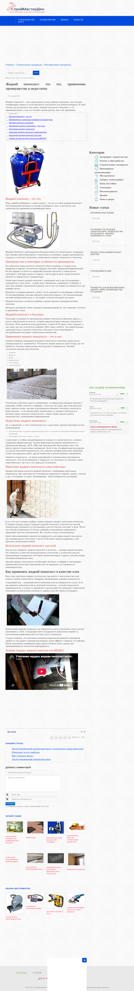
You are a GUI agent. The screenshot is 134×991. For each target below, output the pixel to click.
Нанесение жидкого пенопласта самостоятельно (28, 132)
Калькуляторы (47, 20)
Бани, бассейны (108, 183)
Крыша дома (31, 837)
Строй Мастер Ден (40, 987)
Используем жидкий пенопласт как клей (25, 135)
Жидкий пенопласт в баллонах (21, 123)
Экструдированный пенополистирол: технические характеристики (47, 748)
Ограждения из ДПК (101, 271)
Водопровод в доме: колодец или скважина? (54, 840)
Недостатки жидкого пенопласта (22, 129)
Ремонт (65, 20)
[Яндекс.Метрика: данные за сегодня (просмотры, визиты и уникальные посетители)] (45, 978)
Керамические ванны (102, 213)
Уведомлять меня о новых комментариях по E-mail (28, 806)
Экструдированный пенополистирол (31, 759)
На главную (12, 20)
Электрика (105, 187)
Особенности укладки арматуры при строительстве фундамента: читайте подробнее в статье (107, 232)
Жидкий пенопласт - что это (20, 117)
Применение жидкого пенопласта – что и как (27, 126)
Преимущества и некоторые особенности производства (31, 120)
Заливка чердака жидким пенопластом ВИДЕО (27, 138)
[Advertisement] (67, 44)
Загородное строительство (114, 157)
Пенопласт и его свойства (26, 752)
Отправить (10, 804)
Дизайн (103, 195)
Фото (21, 22)
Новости (78, 20)
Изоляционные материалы (57, 64)
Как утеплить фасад (22, 755)
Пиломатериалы (108, 191)
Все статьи (12, 732)
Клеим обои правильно (76, 869)
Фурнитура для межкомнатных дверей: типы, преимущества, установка (108, 290)
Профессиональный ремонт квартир (106, 253)
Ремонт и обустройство (112, 160)
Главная (9, 64)
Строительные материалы (29, 64)
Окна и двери (107, 199)
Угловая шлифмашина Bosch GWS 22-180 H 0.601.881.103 (75, 910)
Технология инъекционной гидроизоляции (11, 859)
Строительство (26, 20)
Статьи (37, 973)
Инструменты (107, 175)
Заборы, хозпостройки (111, 179)
